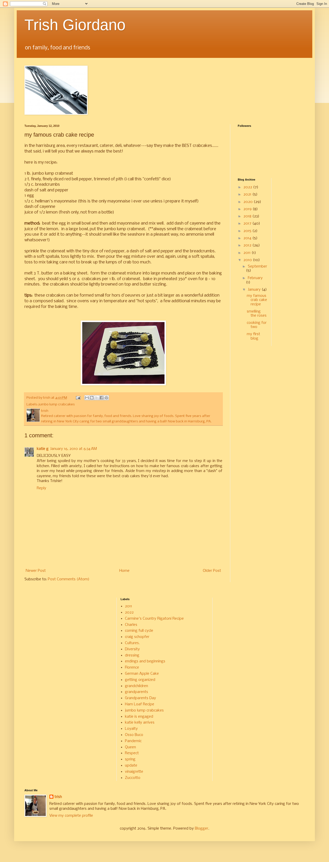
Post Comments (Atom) (68, 579)
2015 (247, 231)
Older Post (212, 571)
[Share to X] (96, 397)
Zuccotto (132, 778)
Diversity (132, 649)
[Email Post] (77, 398)
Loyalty (131, 729)
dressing (132, 655)
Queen (130, 747)
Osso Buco (134, 735)
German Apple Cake (142, 674)
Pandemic (133, 741)
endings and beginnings (145, 661)
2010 (248, 260)
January (255, 290)
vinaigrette (134, 772)
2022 (248, 187)
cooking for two (257, 325)
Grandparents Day (140, 698)
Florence (132, 667)
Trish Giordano (74, 24)
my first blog (253, 336)
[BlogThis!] (91, 397)
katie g (43, 449)
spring (130, 759)
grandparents (136, 692)
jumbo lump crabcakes (57, 404)
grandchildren (136, 686)
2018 (247, 216)
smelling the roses (257, 313)
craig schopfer (137, 637)
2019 (248, 209)
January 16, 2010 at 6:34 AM (73, 449)
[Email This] (86, 397)
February (255, 278)
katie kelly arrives (139, 723)
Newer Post (36, 571)
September (257, 266)
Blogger (201, 829)
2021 (247, 194)
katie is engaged (139, 717)
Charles (131, 625)
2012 (247, 245)
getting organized (140, 680)
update (131, 765)
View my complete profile (71, 816)
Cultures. (132, 643)
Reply (41, 488)
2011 (247, 253)
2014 (247, 238)
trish (58, 797)
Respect (132, 753)
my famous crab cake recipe (257, 300)
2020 (248, 202)
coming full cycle (139, 631)
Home (124, 571)
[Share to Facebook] (101, 397)
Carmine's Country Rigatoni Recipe (154, 619)
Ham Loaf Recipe (139, 704)
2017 (247, 223)
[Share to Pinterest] (106, 397)
